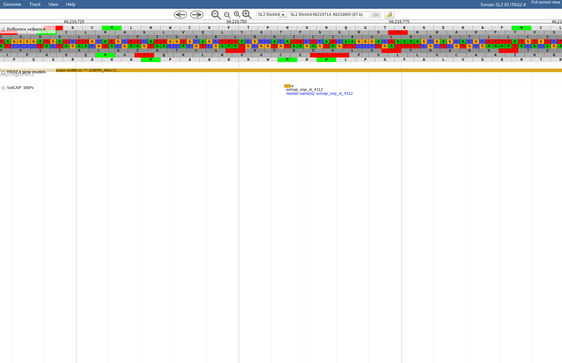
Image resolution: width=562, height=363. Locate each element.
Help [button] (70, 4)
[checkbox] (391, 16)
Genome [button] (12, 4)
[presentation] (283, 14)
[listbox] (272, 14)
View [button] (53, 4)
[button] (376, 14)
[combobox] (329, 14)
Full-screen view (545, 2)
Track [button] (35, 4)
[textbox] (330, 14)
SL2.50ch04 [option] (269, 14)
